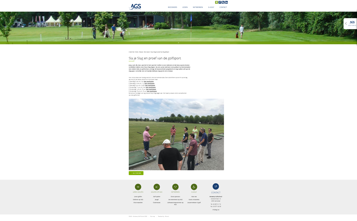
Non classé (147, 52)
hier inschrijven (149, 81)
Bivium (167, 216)
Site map (152, 216)
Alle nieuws (137, 173)
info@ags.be (215, 210)
